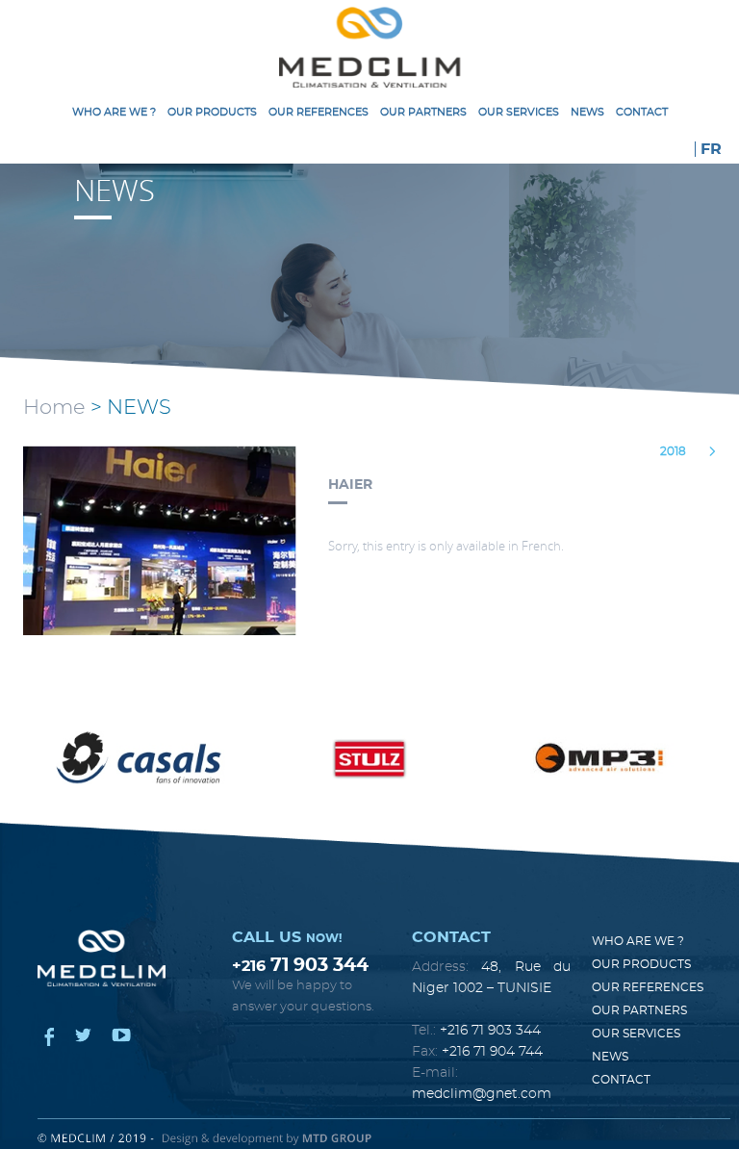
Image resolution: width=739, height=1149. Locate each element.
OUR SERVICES (518, 112)
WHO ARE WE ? (114, 112)
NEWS (587, 112)
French (541, 545)
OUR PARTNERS (423, 112)
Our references (318, 112)
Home (54, 407)
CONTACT (642, 112)
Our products (212, 112)
